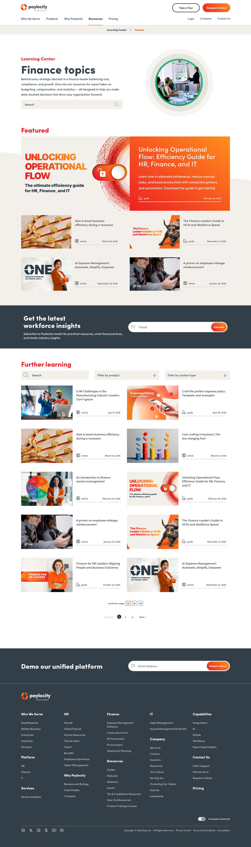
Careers (155, 753)
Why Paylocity (74, 775)
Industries (27, 741)
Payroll (68, 722)
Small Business (29, 722)
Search (37, 375)
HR (23, 766)
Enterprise (27, 735)
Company (205, 18)
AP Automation (116, 738)
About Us (155, 747)
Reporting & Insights (204, 747)
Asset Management (161, 722)
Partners (26, 747)
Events (111, 788)
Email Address (147, 666)
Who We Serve (32, 714)
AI (194, 729)
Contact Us (223, 18)
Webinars (112, 782)
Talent (67, 747)
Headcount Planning (119, 751)
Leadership (156, 796)
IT (22, 778)
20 (134, 603)
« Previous (108, 616)
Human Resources (74, 735)
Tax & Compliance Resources (124, 794)
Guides (111, 769)
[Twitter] (31, 830)
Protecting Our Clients (163, 784)
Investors (155, 760)
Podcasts (112, 775)
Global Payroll (72, 729)
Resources (115, 761)
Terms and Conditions (204, 830)
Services (27, 788)
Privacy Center (183, 830)
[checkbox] (201, 819)
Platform (28, 757)
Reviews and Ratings (76, 784)
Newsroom (156, 766)
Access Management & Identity (168, 729)
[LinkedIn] (23, 830)
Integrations (200, 722)
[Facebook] (39, 830)
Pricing (198, 788)
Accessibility (224, 830)
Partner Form (201, 772)
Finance (139, 30)
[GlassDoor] (46, 830)
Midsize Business (31, 729)
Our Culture (157, 772)
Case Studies (71, 790)
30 (140, 603)
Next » (142, 616)
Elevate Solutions (31, 797)
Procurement (115, 744)
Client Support (201, 766)
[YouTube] (54, 830)
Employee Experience (76, 759)
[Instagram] (62, 830)
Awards (154, 790)
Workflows (199, 741)
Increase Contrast (219, 819)
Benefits (69, 753)
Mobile (197, 735)
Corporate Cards (117, 732)
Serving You (157, 778)
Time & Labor (72, 741)
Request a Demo (202, 778)
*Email (142, 327)
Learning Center (117, 30)
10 (128, 603)
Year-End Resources (119, 800)
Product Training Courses (122, 806)
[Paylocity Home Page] (34, 7)
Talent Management (76, 765)
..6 (132, 616)
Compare (70, 796)
